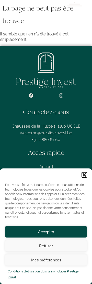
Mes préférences (46, 260)
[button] (84, 174)
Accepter (46, 232)
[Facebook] (31, 95)
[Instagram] (61, 95)
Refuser (46, 246)
